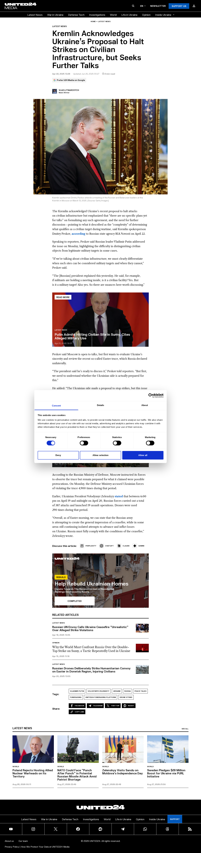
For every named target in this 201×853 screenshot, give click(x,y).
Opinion (146, 14)
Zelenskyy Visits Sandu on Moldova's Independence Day (122, 771)
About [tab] (144, 405)
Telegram (97, 705)
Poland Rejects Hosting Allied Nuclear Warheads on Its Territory (33, 773)
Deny (58, 455)
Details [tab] (100, 405)
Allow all (142, 455)
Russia (127, 691)
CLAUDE (126, 546)
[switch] (84, 443)
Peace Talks (140, 691)
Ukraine (117, 691)
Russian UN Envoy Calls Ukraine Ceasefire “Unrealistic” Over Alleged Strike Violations (90, 628)
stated (119, 496)
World (113, 14)
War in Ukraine (55, 14)
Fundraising (76, 697)
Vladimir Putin (77, 691)
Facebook (79, 705)
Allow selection (101, 455)
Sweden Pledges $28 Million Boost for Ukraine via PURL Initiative (166, 773)
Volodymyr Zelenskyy (98, 691)
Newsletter (158, 5)
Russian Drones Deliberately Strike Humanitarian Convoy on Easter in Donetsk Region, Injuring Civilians (91, 669)
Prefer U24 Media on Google (71, 80)
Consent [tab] (56, 405)
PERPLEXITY (90, 546)
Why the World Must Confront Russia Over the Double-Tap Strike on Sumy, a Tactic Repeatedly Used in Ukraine (91, 649)
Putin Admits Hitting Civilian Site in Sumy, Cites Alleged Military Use (92, 336)
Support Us (179, 6)
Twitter (115, 705)
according (78, 233)
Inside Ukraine (163, 14)
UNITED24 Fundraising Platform (100, 697)
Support (175, 819)
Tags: (55, 694)
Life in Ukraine (129, 14)
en (141, 5)
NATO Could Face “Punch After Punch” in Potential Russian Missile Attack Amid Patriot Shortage (77, 774)
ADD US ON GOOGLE (151, 842)
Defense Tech (76, 14)
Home (93, 21)
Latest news (104, 21)
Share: (56, 708)
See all (185, 729)
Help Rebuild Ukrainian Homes (91, 583)
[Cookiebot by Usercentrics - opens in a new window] (150, 395)
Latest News (35, 14)
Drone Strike (126, 697)
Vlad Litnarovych (69, 90)
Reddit (131, 705)
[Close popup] (197, 834)
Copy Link (79, 712)
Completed (75, 601)
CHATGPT (109, 546)
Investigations (97, 14)
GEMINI (141, 546)
